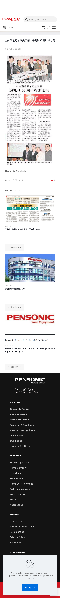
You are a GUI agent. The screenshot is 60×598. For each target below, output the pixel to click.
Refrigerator (16, 478)
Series (13, 499)
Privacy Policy (17, 537)
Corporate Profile (19, 409)
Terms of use (17, 531)
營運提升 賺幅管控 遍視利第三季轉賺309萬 (22, 229)
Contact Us (16, 521)
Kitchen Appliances (20, 462)
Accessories (16, 505)
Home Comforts (18, 467)
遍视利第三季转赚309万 (15, 289)
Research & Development (23, 425)
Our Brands (16, 440)
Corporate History (20, 419)
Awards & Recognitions (22, 430)
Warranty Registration (22, 526)
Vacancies (15, 542)
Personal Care (17, 494)
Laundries (15, 473)
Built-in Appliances (20, 489)
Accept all (30, 587)
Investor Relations (20, 446)
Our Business (17, 435)
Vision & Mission (19, 414)
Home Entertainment (21, 483)
